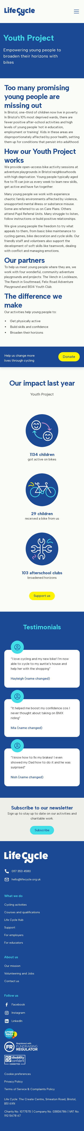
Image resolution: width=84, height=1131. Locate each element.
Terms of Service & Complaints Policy (29, 1089)
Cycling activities (15, 904)
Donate (69, 356)
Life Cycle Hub (13, 920)
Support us (42, 596)
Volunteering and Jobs (19, 973)
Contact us (11, 981)
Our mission (12, 966)
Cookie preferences (17, 1074)
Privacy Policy (13, 1081)
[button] (76, 11)
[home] (19, 11)
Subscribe (42, 830)
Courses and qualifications (22, 912)
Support (9, 927)
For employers (13, 935)
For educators (13, 942)
